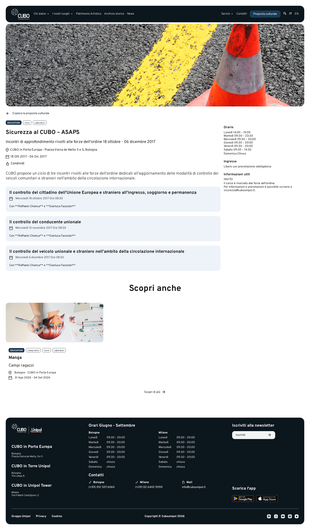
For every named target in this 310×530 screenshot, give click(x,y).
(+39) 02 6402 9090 (149, 487)
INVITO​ (228, 179)
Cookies (57, 516)
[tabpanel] (54, 344)
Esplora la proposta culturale (31, 113)
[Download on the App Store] (267, 499)
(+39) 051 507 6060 (102, 487)
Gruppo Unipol (20, 516)
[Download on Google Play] (243, 499)
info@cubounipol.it (194, 487)
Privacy (41, 516)
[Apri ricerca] (284, 13)
